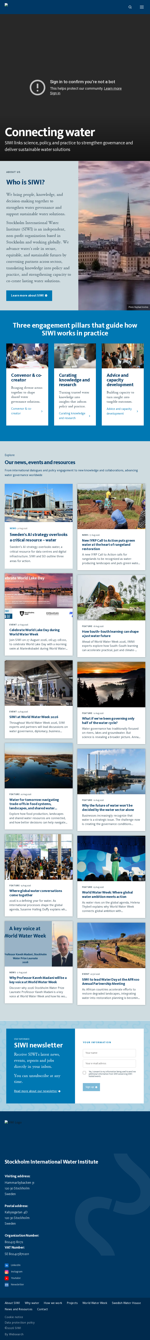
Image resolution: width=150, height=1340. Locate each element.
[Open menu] (142, 7)
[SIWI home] (75, 1123)
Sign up (90, 1087)
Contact (42, 1309)
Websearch (16, 1334)
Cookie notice (14, 1317)
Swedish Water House (126, 1303)
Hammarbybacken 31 (19, 1183)
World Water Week (94, 1303)
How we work (53, 1303)
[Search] (130, 7)
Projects (72, 1303)
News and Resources (18, 1309)
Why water (32, 1303)
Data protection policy (20, 1322)
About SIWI (12, 1303)
